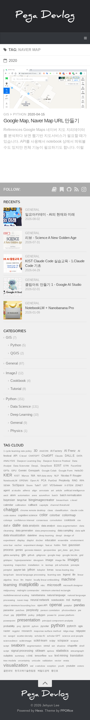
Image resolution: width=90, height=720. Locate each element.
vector (58, 660)
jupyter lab (19, 569)
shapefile (72, 645)
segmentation (34, 646)
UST (45, 485)
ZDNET (79, 485)
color (43, 515)
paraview (8, 610)
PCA (43, 480)
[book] (54, 190)
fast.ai (48, 545)
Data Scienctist (21, 465)
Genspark (34, 470)
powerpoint (9, 620)
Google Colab (49, 470)
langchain (8, 574)
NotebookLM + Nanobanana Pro (49, 308)
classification (61, 510)
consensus (42, 520)
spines (50, 651)
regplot (16, 631)
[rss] (76, 190)
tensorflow (40, 655)
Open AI (34, 480)
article (59, 490)
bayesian (9, 500)
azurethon (44, 495)
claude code (77, 510)
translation (76, 655)
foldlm (57, 545)
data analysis (31, 525)
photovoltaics (69, 610)
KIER (7, 475)
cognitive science (27, 515)
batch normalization (71, 495)
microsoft (54, 585)
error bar (7, 545)
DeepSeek (46, 465)
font (64, 545)
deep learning (46, 535)
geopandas (50, 550)
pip (12, 615)
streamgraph (77, 651)
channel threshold (59, 505)
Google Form (65, 470)
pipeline (21, 615)
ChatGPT (47, 455)
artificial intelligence (74, 490)
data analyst (48, 525)
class (50, 510)
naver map (22, 600)
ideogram (38, 560)
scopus (74, 640)
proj (19, 626)
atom (13, 495)
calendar (8, 504)
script (6, 646)
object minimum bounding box (19, 605)
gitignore (41, 555)
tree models (9, 660)
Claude (59, 456)
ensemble (63, 540)
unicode (36, 660)
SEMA (6, 485)
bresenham (62, 500)
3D (35, 450)
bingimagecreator (41, 500)
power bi (51, 615)
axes (34, 495)
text (50, 655)
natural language (56, 595)
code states (9, 515)
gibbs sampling (11, 555)
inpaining (8, 565)
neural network (39, 600)
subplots (8, 655)
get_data (63, 550)
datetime (32, 535)
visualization (15, 665)
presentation (28, 620)
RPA (82, 480)
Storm (29, 485)
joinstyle (75, 565)
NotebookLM (10, 480)
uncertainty (24, 660)
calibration (20, 505)
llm (22, 579)
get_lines (74, 550)
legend (66, 574)
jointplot (7, 570)
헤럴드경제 (43, 670)
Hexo (39, 710)
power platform (66, 615)
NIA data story (44, 475)
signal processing (22, 650)
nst (68, 600)
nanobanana (38, 595)
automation (24, 495)
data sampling (65, 530)
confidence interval (24, 520)
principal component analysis (57, 620)
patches (20, 610)
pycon (26, 626)
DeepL (35, 465)
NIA (33, 475)
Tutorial (15, 389)
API (15, 455)
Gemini (22, 470)
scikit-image (25, 640)
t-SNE (30, 655)
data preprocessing (45, 530)
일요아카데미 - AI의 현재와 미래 (50, 214)
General (32, 209)
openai (55, 605)
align (34, 490)
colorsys (7, 520)
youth (61, 666)
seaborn (18, 645)
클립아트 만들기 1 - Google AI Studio (53, 284)
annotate (44, 490)
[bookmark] (61, 190)
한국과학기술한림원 (25, 670)
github (31, 555)
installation (33, 565)
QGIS (14, 353)
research (27, 631)
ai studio (16, 490)
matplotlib (29, 584)
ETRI (66, 465)
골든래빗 (8, 670)
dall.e (6, 525)
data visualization (14, 535)
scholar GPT (53, 636)
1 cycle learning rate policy (17, 451)
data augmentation (67, 525)
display (21, 540)
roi (4, 636)
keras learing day (65, 570)
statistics (62, 650)
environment (77, 540)
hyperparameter (23, 560)
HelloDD (79, 470)
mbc (43, 585)
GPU (13, 470)
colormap (69, 515)
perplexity (32, 610)
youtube (70, 665)
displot (30, 540)
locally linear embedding (46, 579)
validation (47, 660)
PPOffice (66, 710)
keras (50, 569)
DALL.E (70, 455)
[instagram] (84, 190)
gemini (19, 549)
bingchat (22, 500)
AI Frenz (70, 450)
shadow (61, 646)
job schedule (62, 565)
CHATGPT (34, 456)
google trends (70, 555)
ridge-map (68, 631)
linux (16, 579)
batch (55, 495)
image (49, 560)
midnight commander (28, 590)
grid (81, 555)
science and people (72, 636)
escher (18, 545)
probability (9, 626)
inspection (20, 565)
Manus (25, 475)
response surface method (47, 631)
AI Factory (56, 450)
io (42, 565)
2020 (13, 61)
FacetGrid (76, 465)
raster (6, 631)
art (52, 490)
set (53, 646)
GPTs (6, 470)
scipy (52, 640)
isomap (49, 565)
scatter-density (25, 636)
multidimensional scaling (16, 595)
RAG (75, 480)
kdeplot (41, 570)
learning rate (54, 574)
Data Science (20, 406)
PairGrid (52, 480)
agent (6, 490)
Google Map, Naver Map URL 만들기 (41, 121)
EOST (57, 465)
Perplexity (64, 480)
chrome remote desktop (32, 510)
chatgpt (10, 509)
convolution (56, 520)
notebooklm (57, 600)
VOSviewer (56, 485)
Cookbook (18, 381)
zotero (80, 666)
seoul (47, 645)
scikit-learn (40, 640)
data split (80, 530)
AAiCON (43, 451)
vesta (66, 660)
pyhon (35, 626)
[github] (69, 190)
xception (51, 666)
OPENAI (23, 480)
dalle (16, 525)
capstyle (43, 505)
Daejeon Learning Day (29, 461)
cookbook (69, 520)
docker (39, 540)
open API (42, 605)
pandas (79, 605)
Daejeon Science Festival (56, 461)
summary (19, 655)
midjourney (9, 590)
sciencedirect (10, 640)
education (50, 540)
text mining (61, 655)
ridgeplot (80, 631)
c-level (73, 500)
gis (23, 555)
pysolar (45, 626)
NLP (56, 475)
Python (19, 114)
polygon (40, 615)
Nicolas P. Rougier (71, 475)
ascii (5, 495)
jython (31, 569)
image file (60, 560)
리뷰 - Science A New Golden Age (50, 238)
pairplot (68, 605)
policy (31, 615)
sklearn (40, 650)
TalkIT (38, 485)
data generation (24, 530)
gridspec (7, 560)
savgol (11, 636)
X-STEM (68, 485)
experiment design (33, 545)
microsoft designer (73, 585)
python (58, 625)
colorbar (55, 515)
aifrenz (26, 490)
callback (32, 504)
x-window (40, 666)
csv (79, 520)
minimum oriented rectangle (56, 590)
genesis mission (33, 550)
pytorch (71, 626)
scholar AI (40, 636)
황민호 (54, 670)
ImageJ (11, 373)
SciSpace (18, 485)
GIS (6, 114)
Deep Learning (21, 414)
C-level (23, 456)
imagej (73, 560)
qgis (80, 626)
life (73, 574)
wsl (31, 666)
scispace (63, 640)
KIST (17, 475)
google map (54, 555)
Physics (16, 431)
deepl (59, 535)
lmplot (28, 579)
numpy (76, 600)
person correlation (50, 610)
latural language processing (30, 574)
